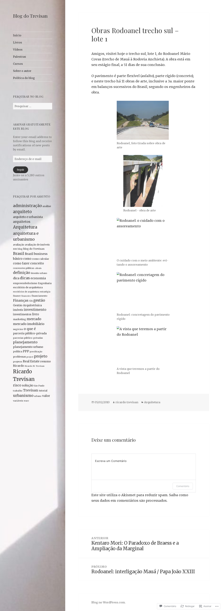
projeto (40, 356)
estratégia (45, 292)
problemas (19, 356)
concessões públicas (23, 268)
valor (46, 396)
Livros (17, 42)
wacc (26, 401)
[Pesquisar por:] (32, 106)
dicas (25, 278)
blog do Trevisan (33, 248)
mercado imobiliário (28, 324)
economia (38, 278)
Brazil (29, 254)
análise (46, 206)
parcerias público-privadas (28, 337)
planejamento (25, 342)
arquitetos (21, 222)
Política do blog (24, 78)
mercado (34, 319)
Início (17, 35)
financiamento (39, 296)
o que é (30, 329)
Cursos (18, 63)
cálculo (38, 268)
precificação (36, 351)
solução (27, 385)
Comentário (182, 486)
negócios (18, 329)
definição (21, 272)
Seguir (20, 169)
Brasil (18, 253)
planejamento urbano (28, 347)
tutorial (43, 390)
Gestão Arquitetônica (27, 305)
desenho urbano (39, 273)
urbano (37, 396)
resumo (45, 361)
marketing (19, 319)
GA (31, 300)
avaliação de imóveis (37, 244)
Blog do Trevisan (30, 16)
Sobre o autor (22, 71)
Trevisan (30, 390)
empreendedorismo (25, 283)
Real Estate (31, 361)
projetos (17, 361)
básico (18, 259)
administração (27, 205)
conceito (37, 263)
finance (17, 296)
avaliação (18, 244)
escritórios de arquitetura (26, 292)
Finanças (20, 300)
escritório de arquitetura (28, 287)
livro (35, 314)
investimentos (22, 314)
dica (16, 278)
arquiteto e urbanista (28, 217)
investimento (35, 310)
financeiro (26, 296)
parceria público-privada (30, 333)
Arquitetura (25, 227)
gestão (39, 300)
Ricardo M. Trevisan (34, 366)
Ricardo (18, 365)
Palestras (19, 56)
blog (20, 249)
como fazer (21, 263)
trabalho (17, 390)
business (41, 254)
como (27, 259)
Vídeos (18, 49)
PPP (26, 351)
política (17, 351)
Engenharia (45, 283)
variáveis (18, 400)
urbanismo (23, 395)
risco (17, 385)
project (30, 357)
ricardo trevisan (127, 402)
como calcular (40, 258)
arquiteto (22, 211)
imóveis (18, 309)
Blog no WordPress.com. (108, 602)
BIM (15, 249)
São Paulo (39, 385)
